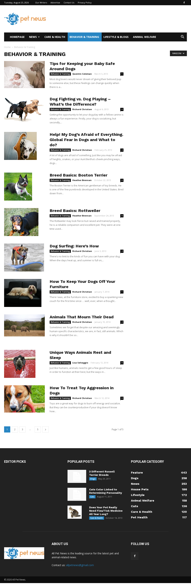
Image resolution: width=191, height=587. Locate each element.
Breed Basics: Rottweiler (75, 210)
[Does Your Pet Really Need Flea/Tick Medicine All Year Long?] (75, 512)
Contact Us (69, 2)
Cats (92, 496)
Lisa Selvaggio (80, 362)
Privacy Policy (85, 2)
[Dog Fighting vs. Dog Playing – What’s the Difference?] (24, 110)
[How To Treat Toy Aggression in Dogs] (24, 399)
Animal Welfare (144, 37)
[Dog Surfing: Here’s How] (24, 257)
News (33, 37)
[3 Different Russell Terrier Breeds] (77, 476)
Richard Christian (82, 109)
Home (7, 47)
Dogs (93, 478)
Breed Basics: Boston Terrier (78, 175)
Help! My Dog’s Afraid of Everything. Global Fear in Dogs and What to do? (86, 139)
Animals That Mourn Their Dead (82, 317)
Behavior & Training (84, 37)
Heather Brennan (82, 180)
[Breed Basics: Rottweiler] (21, 222)
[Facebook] (184, 2)
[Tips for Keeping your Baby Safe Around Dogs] (24, 74)
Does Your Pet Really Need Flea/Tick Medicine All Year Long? (106, 511)
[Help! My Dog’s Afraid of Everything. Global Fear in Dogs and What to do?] (20, 146)
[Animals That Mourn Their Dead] (24, 325)
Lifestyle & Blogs (116, 37)
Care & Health (54, 37)
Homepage (17, 37)
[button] (182, 37)
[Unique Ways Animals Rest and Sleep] (19, 364)
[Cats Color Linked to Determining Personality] (77, 494)
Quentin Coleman (82, 73)
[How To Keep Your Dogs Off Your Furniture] (22, 293)
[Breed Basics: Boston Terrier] (18, 187)
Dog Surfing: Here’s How (74, 246)
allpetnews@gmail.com (80, 565)
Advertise (55, 2)
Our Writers (41, 2)
